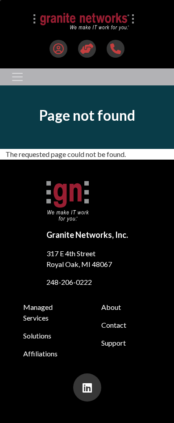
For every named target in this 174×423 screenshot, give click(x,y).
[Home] (83, 22)
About (111, 307)
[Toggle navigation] (17, 76)
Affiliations (40, 353)
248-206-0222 (69, 282)
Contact (113, 325)
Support (113, 342)
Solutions (37, 335)
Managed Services (38, 312)
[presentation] (87, 387)
